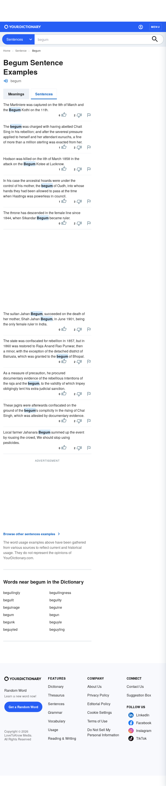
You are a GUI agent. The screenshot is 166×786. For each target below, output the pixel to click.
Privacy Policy (98, 695)
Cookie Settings (99, 712)
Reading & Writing (62, 738)
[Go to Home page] (22, 27)
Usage (53, 729)
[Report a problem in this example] (88, 115)
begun (54, 614)
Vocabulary (56, 721)
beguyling (57, 629)
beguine (55, 607)
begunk (9, 622)
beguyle (55, 622)
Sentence (21, 50)
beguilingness (60, 592)
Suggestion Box (139, 695)
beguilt (8, 599)
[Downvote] (79, 115)
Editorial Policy (98, 703)
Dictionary (56, 686)
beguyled (10, 629)
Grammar (55, 712)
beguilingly (11, 592)
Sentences (14, 39)
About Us (94, 686)
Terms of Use (97, 721)
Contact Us (135, 686)
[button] (140, 26)
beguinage (11, 607)
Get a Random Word (23, 707)
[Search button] (156, 39)
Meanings (16, 93)
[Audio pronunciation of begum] (5, 80)
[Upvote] (64, 115)
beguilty (55, 599)
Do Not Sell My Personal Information (103, 732)
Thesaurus (56, 695)
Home (6, 50)
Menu (155, 27)
